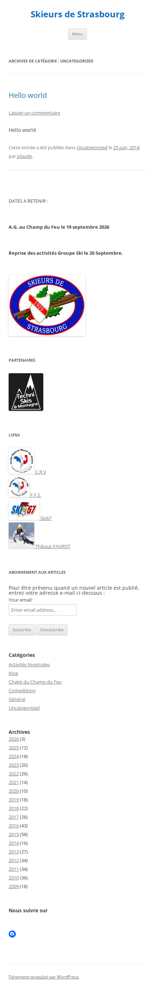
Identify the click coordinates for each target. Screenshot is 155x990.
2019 (14, 799)
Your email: (20, 600)
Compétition (22, 690)
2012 (14, 860)
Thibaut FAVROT (52, 546)
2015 (14, 834)
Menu (77, 33)
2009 (14, 886)
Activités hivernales (29, 664)
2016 (14, 825)
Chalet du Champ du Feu (35, 682)
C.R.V (40, 472)
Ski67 (45, 518)
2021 (14, 782)
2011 (14, 869)
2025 (14, 747)
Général (17, 699)
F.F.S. (35, 495)
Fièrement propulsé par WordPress (44, 977)
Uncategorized (91, 147)
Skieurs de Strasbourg (78, 14)
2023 (14, 765)
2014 (14, 843)
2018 (14, 808)
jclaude (24, 156)
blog (13, 673)
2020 (14, 791)
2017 (14, 817)
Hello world (28, 95)
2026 (14, 739)
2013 (14, 851)
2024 (14, 756)
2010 (14, 877)
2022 (14, 773)
